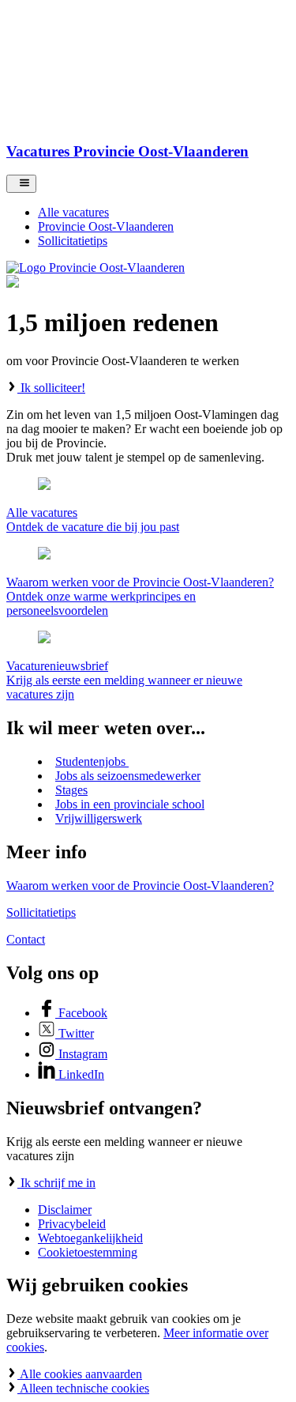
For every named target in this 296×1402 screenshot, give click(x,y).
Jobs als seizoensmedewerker (127, 775)
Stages (71, 790)
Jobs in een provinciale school (129, 804)
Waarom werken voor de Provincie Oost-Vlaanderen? (140, 885)
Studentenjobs (92, 761)
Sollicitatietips (41, 912)
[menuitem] (164, 212)
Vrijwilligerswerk (98, 818)
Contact (25, 939)
